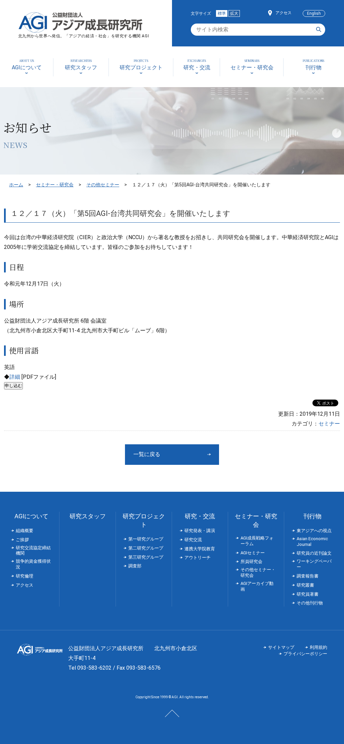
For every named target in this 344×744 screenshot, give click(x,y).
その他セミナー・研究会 (258, 572)
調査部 (134, 565)
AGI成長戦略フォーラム (257, 540)
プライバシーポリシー (305, 653)
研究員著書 (307, 594)
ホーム (16, 184)
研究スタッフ (88, 516)
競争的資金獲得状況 (33, 564)
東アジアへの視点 (314, 530)
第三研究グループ (145, 557)
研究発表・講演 (199, 530)
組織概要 (24, 530)
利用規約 (318, 647)
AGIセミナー (253, 552)
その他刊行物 (310, 602)
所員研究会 (251, 561)
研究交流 (193, 539)
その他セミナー (102, 184)
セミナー (329, 423)
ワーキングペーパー (314, 564)
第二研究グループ (145, 548)
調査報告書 (307, 576)
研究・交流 (200, 516)
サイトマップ (281, 647)
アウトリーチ (197, 557)
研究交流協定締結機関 (33, 550)
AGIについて (31, 516)
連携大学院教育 (199, 548)
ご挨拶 (22, 539)
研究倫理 (24, 576)
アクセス (283, 12)
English (314, 13)
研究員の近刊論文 (314, 553)
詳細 (14, 377)
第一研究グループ (145, 539)
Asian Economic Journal (312, 541)
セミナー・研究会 (55, 184)
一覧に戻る (146, 454)
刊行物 (312, 516)
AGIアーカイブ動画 (257, 586)
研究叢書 (305, 585)
